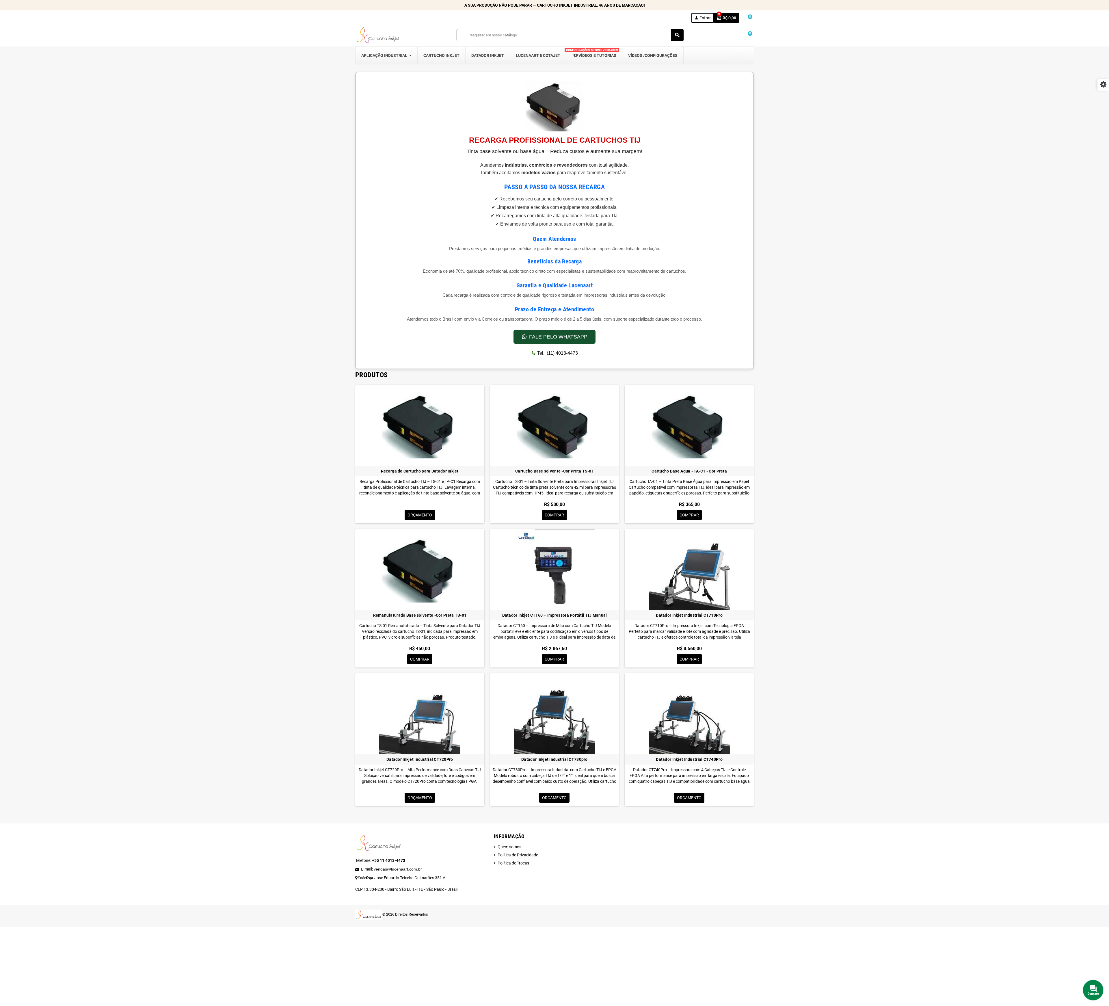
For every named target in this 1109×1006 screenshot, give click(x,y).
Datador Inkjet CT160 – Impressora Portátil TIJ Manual (554, 615)
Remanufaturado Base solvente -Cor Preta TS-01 (420, 615)
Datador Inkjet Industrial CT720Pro (419, 759)
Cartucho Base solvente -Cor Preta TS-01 (554, 471)
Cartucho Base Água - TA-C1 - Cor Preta (689, 471)
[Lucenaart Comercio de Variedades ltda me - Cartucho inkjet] (378, 34)
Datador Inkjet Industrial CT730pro (554, 759)
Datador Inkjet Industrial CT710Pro (689, 615)
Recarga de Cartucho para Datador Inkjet (420, 471)
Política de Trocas (513, 863)
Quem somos (509, 847)
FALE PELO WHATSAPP (558, 337)
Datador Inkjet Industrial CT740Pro (689, 759)
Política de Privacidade (518, 855)
